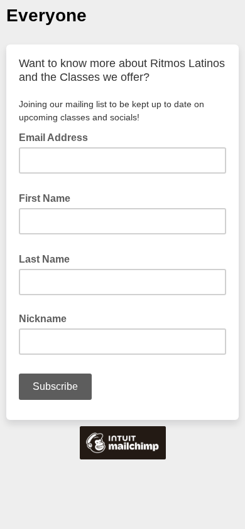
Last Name (48, 258)
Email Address (57, 137)
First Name (48, 197)
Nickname (43, 318)
